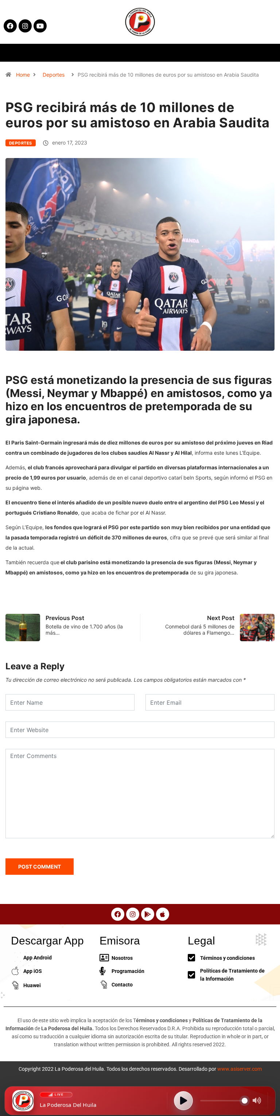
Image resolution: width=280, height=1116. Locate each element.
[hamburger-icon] (226, 52)
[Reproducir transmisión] (183, 1100)
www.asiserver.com (239, 1069)
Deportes (54, 75)
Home (23, 75)
